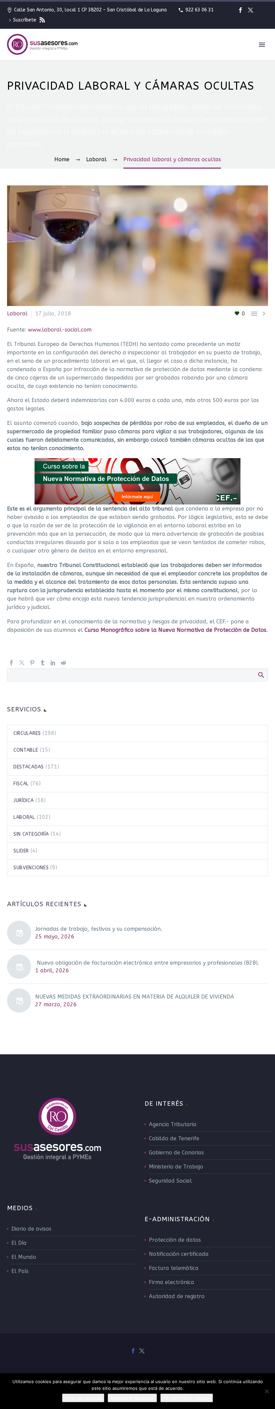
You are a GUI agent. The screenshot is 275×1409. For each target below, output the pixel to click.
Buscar (261, 674)
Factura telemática (174, 1268)
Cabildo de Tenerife (174, 1138)
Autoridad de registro (177, 1296)
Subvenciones (31, 868)
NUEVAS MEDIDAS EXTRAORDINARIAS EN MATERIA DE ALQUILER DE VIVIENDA (134, 997)
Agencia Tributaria (173, 1124)
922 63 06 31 (199, 10)
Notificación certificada (179, 1254)
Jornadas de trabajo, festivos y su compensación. (98, 929)
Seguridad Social (170, 1181)
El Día (18, 1243)
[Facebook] (240, 10)
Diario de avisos (31, 1229)
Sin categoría (31, 834)
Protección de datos (175, 1240)
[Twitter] (250, 10)
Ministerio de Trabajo (176, 1166)
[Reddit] (63, 662)
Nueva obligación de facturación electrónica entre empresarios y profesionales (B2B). (147, 963)
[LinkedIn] (53, 662)
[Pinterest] (32, 662)
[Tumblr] (42, 662)
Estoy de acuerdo (83, 1398)
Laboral (24, 817)
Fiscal (21, 784)
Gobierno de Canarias (176, 1152)
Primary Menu (262, 45)
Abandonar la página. (132, 1398)
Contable (25, 750)
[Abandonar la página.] (266, 1391)
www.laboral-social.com (60, 329)
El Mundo (23, 1257)
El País (20, 1271)
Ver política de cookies (186, 1398)
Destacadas (28, 767)
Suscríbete (25, 20)
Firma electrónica (171, 1282)
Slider (21, 851)
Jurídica (23, 800)
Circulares (27, 733)
